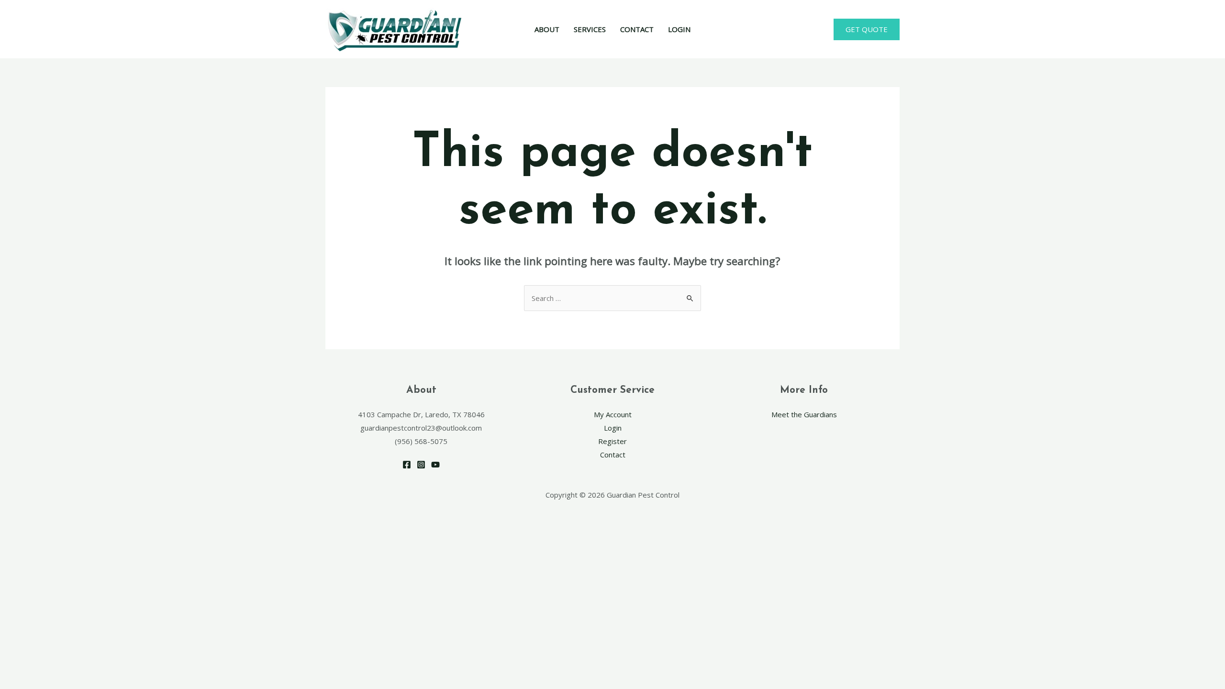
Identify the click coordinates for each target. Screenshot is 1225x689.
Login (613, 428)
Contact (612, 454)
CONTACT (637, 29)
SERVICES (590, 29)
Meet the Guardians (804, 414)
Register (612, 441)
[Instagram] (421, 464)
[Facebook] (406, 464)
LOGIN (679, 29)
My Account (613, 414)
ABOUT (547, 29)
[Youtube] (435, 464)
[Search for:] (612, 298)
